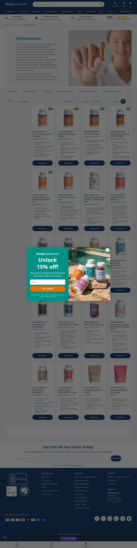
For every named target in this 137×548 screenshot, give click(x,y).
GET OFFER (47, 288)
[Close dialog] (107, 250)
